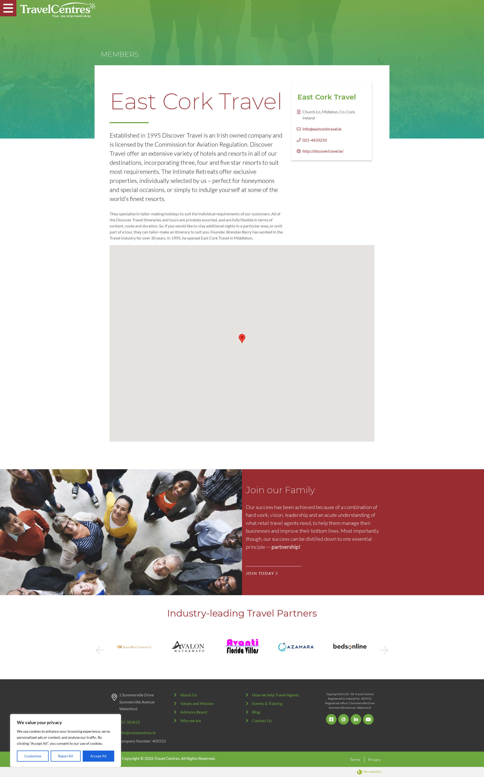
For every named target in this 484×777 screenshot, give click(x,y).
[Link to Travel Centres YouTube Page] (368, 719)
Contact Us (262, 720)
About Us (188, 694)
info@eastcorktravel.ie (321, 128)
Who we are (190, 720)
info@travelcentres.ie (137, 732)
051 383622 (129, 722)
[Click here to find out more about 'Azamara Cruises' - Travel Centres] (242, 646)
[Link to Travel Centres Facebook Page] (331, 719)
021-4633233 (314, 140)
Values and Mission (197, 703)
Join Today (261, 573)
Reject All (65, 756)
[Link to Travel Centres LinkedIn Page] (356, 719)
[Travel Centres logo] (58, 10)
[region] (65, 740)
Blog (256, 712)
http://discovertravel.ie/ (323, 151)
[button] (242, 338)
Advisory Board (193, 712)
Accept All (98, 756)
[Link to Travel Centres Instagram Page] (343, 719)
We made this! (372, 771)
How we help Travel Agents (275, 694)
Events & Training (267, 703)
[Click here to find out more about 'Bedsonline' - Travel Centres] (296, 646)
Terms (355, 759)
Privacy (374, 759)
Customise (32, 756)
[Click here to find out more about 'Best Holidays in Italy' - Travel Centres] (350, 646)
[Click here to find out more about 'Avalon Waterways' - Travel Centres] (134, 646)
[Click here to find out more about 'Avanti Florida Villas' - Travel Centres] (188, 646)
